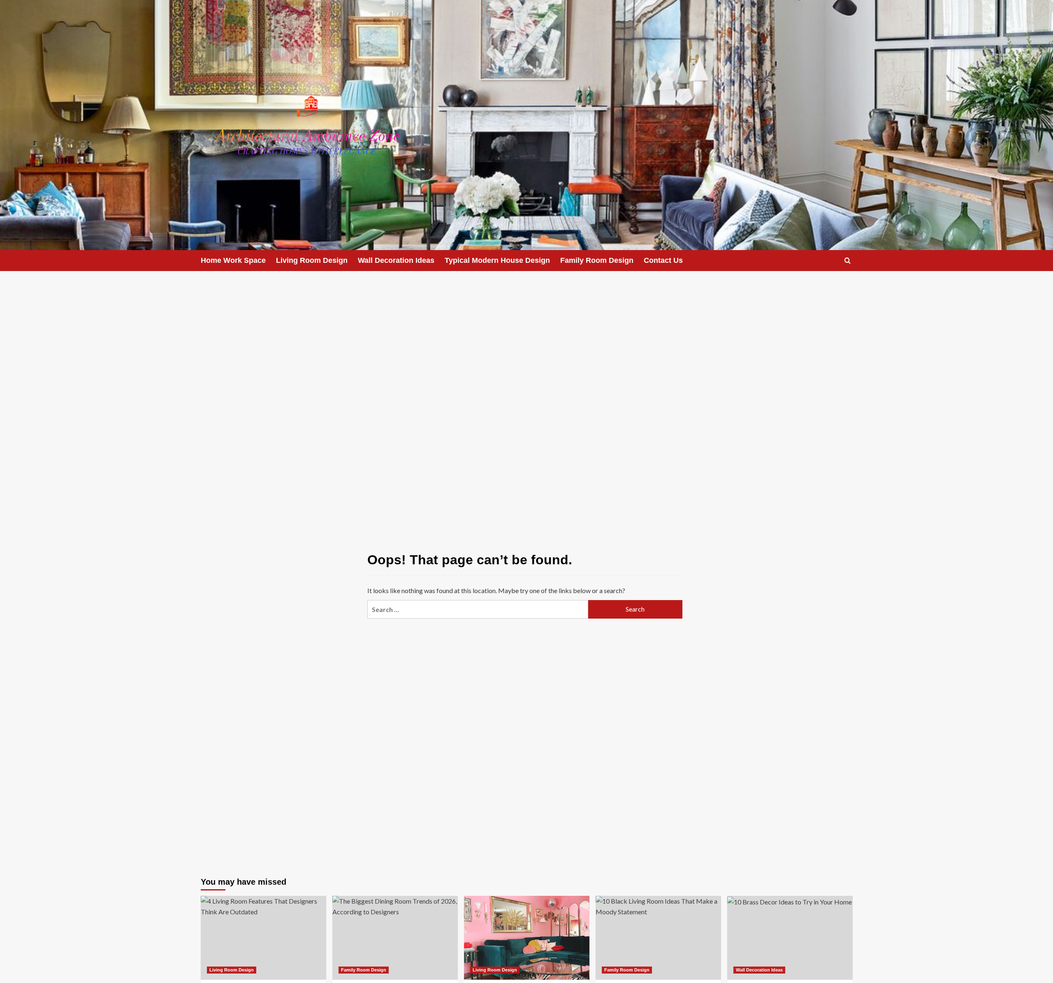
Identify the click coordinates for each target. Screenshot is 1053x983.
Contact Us (663, 260)
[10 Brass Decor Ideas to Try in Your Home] (790, 937)
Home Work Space (233, 260)
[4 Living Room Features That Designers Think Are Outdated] (263, 937)
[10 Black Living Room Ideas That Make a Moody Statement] (658, 937)
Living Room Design (312, 260)
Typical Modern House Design (497, 260)
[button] (847, 260)
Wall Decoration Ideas (396, 260)
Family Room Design (596, 260)
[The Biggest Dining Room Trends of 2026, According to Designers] (395, 937)
